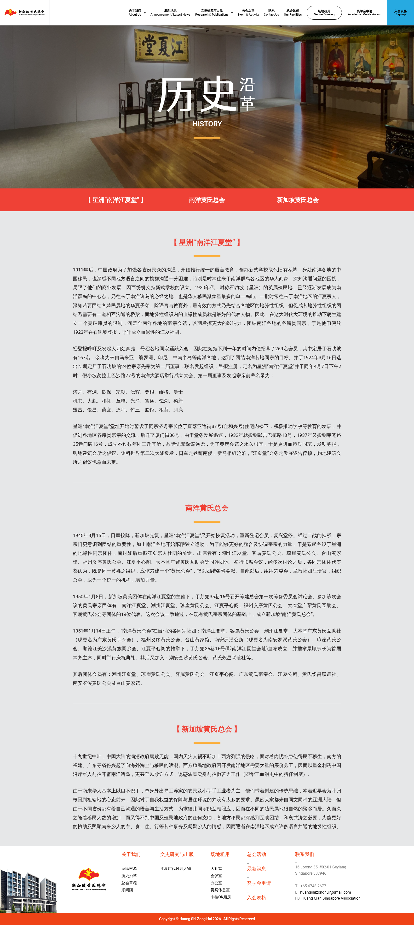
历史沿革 (129, 875)
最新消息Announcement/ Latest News (170, 12)
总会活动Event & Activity (248, 12)
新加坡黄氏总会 (298, 199)
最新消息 (256, 869)
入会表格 (256, 897)
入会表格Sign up (400, 12)
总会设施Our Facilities (293, 12)
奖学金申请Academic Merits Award (364, 12)
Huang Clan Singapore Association (331, 898)
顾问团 (127, 890)
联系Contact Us (271, 12)
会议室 (216, 875)
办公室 (216, 883)
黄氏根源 (129, 868)
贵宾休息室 (220, 890)
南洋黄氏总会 (207, 199)
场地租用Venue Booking (324, 12)
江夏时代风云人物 (175, 868)
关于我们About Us (135, 12)
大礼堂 (216, 868)
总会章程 (129, 883)
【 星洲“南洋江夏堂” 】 (116, 199)
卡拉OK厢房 (221, 897)
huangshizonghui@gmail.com (324, 892)
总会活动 (256, 854)
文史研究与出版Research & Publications (212, 12)
